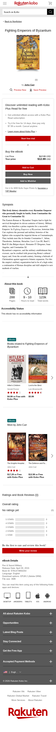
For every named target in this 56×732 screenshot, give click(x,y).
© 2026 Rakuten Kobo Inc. (15, 681)
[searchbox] (28, 12)
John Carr (29, 85)
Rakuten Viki (18, 691)
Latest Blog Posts (13, 632)
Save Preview (39, 90)
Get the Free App (12, 650)
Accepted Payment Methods (19, 661)
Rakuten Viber (34, 691)
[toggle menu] (4, 3)
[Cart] (50, 3)
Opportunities (11, 623)
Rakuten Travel (39, 696)
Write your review (28, 550)
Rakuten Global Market (18, 696)
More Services (18, 700)
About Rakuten (35, 700)
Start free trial (28, 138)
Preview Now (20, 90)
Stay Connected (12, 641)
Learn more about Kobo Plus (21, 131)
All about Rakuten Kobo (16, 613)
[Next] (52, 377)
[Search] (50, 12)
